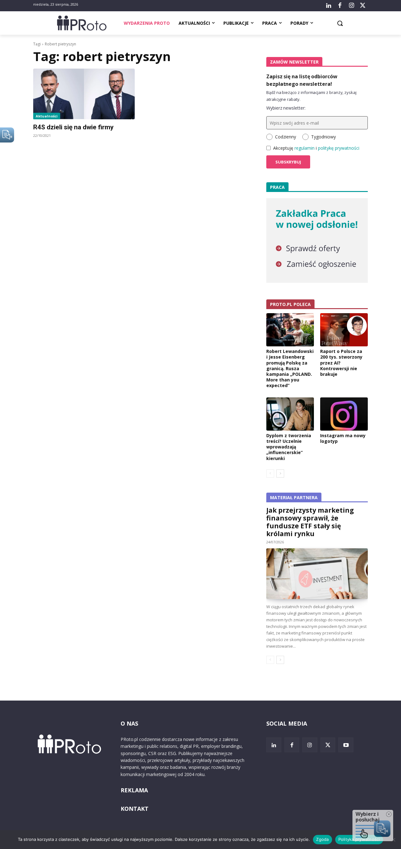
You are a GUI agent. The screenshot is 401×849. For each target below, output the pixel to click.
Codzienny (285, 137)
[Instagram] (351, 6)
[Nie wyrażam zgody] (393, 839)
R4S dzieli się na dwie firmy (73, 127)
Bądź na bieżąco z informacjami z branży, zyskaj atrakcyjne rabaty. (311, 96)
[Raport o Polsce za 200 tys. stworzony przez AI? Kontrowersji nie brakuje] (344, 329)
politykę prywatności (338, 148)
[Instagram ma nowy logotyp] (344, 414)
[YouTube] (345, 745)
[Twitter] (363, 6)
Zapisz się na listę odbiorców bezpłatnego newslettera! (301, 80)
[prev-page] (270, 473)
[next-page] (280, 473)
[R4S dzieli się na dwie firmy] (84, 94)
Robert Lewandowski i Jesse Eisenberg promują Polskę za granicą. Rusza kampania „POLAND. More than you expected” (290, 368)
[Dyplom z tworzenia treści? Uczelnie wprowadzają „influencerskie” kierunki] (290, 414)
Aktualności (47, 116)
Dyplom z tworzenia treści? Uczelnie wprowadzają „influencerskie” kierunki (288, 446)
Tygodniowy (323, 137)
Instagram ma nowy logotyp (343, 438)
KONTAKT (134, 808)
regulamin (304, 148)
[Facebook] (340, 6)
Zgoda (322, 839)
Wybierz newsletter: (285, 108)
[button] (339, 23)
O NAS (129, 723)
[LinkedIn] (329, 6)
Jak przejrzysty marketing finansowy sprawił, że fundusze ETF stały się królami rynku (310, 522)
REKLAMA (134, 790)
